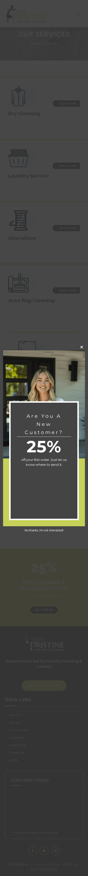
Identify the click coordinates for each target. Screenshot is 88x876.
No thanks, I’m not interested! (44, 530)
